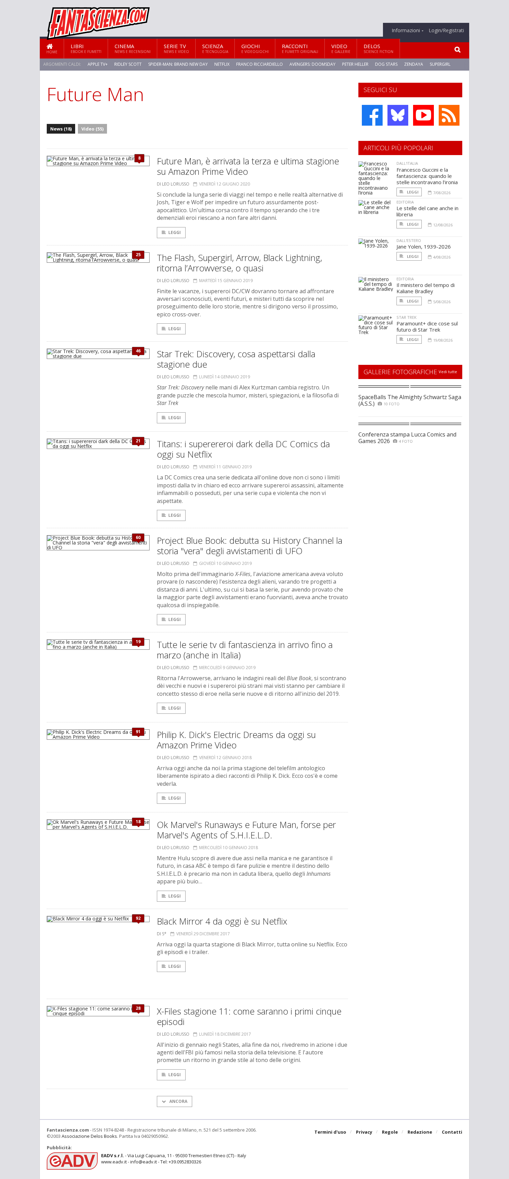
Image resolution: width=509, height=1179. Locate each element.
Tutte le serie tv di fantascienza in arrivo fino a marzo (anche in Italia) (245, 650)
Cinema (133, 48)
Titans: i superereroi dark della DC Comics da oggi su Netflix (243, 449)
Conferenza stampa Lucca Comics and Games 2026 (407, 438)
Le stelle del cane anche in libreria (427, 211)
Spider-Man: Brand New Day (178, 64)
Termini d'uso (330, 1132)
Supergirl (440, 64)
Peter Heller (355, 64)
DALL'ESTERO (408, 240)
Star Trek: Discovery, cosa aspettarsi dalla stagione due (236, 359)
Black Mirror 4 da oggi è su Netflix (222, 921)
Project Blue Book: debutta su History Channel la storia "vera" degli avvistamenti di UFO (249, 545)
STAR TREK (406, 317)
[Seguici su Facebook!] (372, 115)
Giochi (255, 48)
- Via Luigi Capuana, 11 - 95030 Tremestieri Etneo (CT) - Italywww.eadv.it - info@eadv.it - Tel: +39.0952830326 (173, 1158)
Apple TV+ (98, 64)
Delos (378, 48)
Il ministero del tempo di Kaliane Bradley (425, 288)
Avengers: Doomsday (312, 64)
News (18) (61, 129)
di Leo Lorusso (173, 184)
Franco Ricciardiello (259, 64)
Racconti (300, 48)
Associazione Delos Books (89, 1136)
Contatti (452, 1132)
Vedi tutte (448, 371)
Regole (390, 1132)
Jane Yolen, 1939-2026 (423, 246)
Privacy (364, 1132)
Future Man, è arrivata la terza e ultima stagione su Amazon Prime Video (248, 166)
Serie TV (176, 48)
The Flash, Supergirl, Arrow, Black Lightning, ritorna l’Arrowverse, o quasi (239, 263)
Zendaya (413, 64)
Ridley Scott (128, 64)
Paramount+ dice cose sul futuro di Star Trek (427, 326)
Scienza (215, 48)
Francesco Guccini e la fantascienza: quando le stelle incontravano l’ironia (427, 176)
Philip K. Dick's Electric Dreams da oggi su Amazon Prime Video (236, 740)
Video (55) (92, 129)
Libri (86, 48)
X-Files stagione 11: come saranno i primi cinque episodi (249, 1016)
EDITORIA (405, 202)
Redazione (420, 1132)
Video (340, 48)
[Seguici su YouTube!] (423, 115)
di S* (162, 934)
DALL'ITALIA (407, 163)
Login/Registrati (446, 30)
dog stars (386, 64)
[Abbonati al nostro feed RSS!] (449, 115)
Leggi (174, 232)
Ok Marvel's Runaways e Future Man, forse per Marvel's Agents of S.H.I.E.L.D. (246, 830)
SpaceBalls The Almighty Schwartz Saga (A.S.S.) (409, 400)
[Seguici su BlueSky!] (398, 115)
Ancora (177, 1101)
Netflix (222, 64)
